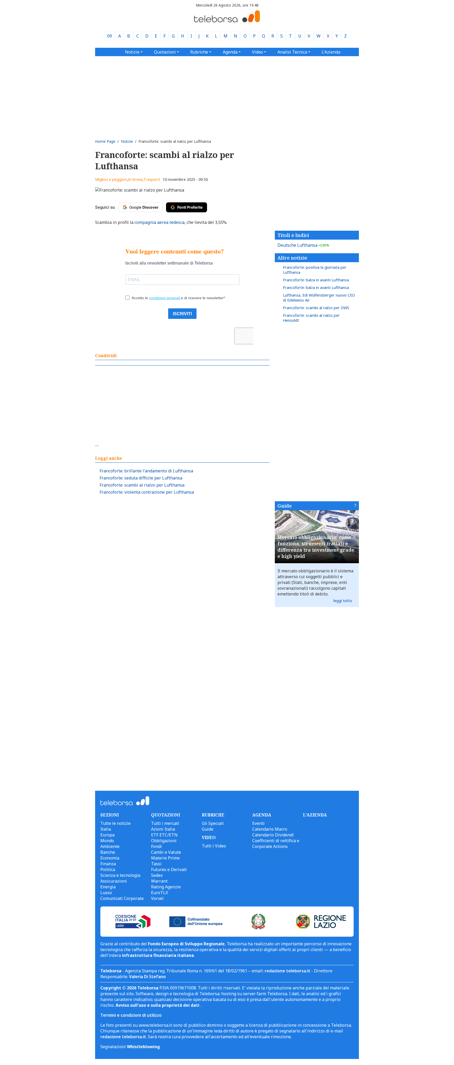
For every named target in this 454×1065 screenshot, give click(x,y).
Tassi (156, 864)
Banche (107, 852)
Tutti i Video (214, 846)
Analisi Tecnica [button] (292, 52)
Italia (105, 829)
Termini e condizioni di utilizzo (131, 1015)
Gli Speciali (213, 823)
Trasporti (151, 179)
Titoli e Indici (293, 235)
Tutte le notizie (115, 823)
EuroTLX (159, 892)
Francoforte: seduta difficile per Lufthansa (141, 478)
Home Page (105, 141)
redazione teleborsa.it (287, 971)
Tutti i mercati (165, 823)
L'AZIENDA (315, 815)
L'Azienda (331, 52)
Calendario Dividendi (273, 835)
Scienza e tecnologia (120, 875)
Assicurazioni (113, 881)
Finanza (108, 864)
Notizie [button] (132, 52)
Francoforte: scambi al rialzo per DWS (316, 307)
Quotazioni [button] (165, 52)
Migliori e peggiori (111, 179)
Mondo (107, 840)
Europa (107, 835)
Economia (109, 858)
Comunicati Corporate (122, 898)
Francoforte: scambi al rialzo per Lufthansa (142, 485)
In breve (135, 179)
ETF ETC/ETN (164, 835)
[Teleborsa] (227, 21)
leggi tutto (342, 600)
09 (109, 36)
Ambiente (110, 846)
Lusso (106, 892)
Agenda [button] (230, 52)
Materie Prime (165, 858)
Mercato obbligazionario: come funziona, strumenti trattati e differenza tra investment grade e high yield (315, 546)
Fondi (156, 846)
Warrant (159, 881)
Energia (108, 887)
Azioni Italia (163, 829)
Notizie (127, 141)
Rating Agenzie (166, 887)
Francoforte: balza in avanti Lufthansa (316, 279)
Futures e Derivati (169, 869)
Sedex (157, 875)
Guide (284, 506)
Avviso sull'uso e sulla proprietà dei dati (158, 1005)
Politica (107, 869)
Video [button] (257, 52)
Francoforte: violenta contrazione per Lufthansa (147, 492)
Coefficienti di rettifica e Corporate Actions (275, 843)
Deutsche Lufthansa (303, 245)
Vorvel (157, 898)
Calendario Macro (269, 829)
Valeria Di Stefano (147, 976)
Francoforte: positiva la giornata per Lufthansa (315, 270)
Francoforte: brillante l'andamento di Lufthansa (146, 471)
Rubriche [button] (199, 52)
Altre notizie (292, 258)
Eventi (258, 823)
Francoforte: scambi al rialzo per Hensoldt (311, 318)
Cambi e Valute (166, 852)
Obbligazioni (164, 840)
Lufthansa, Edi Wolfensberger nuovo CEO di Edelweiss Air (319, 298)
